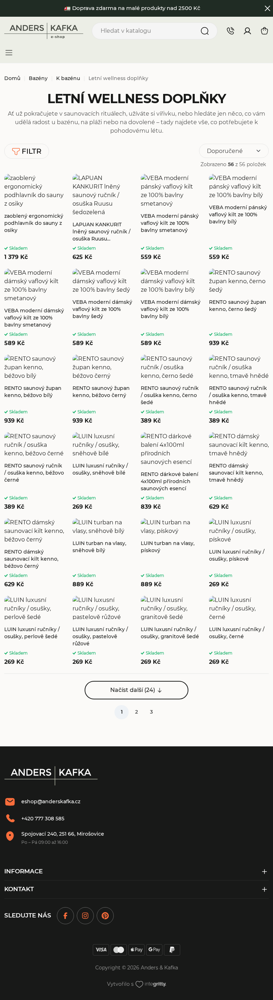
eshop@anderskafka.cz (50, 801)
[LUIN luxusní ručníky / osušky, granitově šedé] (170, 631)
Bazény (38, 78)
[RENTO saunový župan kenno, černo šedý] (239, 308)
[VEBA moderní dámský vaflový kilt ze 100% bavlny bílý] (170, 308)
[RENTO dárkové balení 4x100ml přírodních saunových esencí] (170, 471)
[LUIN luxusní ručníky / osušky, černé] (239, 631)
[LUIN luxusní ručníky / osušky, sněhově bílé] (102, 471)
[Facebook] (65, 915)
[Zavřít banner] (268, 8)
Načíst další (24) (132, 690)
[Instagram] (85, 915)
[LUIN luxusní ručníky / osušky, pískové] (239, 553)
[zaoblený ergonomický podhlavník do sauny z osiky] (34, 217)
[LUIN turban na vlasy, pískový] (170, 553)
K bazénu (68, 78)
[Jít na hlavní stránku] (43, 31)
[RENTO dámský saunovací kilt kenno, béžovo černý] (34, 553)
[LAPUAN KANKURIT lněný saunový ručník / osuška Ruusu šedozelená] (102, 217)
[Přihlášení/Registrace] (247, 31)
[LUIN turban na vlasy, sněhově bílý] (102, 553)
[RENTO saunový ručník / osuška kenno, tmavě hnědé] (239, 390)
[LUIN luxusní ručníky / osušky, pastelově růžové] (102, 631)
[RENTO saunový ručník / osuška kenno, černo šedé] (170, 390)
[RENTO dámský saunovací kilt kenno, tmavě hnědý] (239, 471)
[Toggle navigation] (9, 52)
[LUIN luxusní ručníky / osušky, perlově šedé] (34, 631)
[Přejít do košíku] (264, 31)
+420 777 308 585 (42, 818)
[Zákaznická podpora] (230, 30)
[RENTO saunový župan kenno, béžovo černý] (102, 390)
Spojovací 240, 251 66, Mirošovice (62, 834)
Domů (12, 78)
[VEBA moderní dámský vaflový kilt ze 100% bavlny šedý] (102, 308)
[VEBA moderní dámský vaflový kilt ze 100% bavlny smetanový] (34, 308)
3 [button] (151, 712)
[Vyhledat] (204, 30)
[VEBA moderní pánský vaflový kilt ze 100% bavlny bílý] (239, 217)
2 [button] (136, 712)
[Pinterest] (105, 915)
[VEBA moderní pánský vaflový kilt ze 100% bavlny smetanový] (170, 217)
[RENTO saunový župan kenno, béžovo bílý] (34, 390)
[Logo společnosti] (51, 775)
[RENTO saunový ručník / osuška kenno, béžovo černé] (34, 471)
